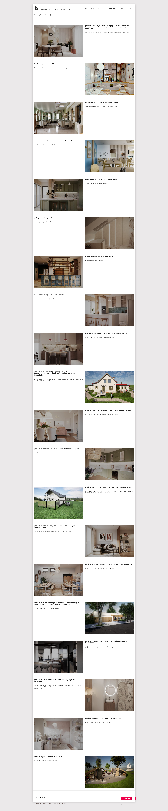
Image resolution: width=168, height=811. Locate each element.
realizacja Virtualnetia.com (125, 804)
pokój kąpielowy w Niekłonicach (48, 218)
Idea (92, 8)
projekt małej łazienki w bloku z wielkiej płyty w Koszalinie (54, 680)
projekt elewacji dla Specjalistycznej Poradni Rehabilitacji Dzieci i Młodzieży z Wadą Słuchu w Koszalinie (54, 373)
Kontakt (129, 8)
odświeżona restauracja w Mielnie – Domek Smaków (56, 141)
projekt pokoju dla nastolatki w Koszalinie (103, 718)
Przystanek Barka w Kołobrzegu (99, 256)
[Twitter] (129, 798)
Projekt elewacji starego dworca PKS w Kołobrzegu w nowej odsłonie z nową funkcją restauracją (57, 603)
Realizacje (111, 8)
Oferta (100, 8)
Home (86, 8)
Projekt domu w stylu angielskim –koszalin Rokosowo (108, 410)
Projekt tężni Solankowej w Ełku (48, 757)
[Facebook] (123, 798)
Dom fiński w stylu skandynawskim (49, 295)
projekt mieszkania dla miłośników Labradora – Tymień (57, 449)
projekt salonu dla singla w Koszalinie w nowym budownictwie (54, 526)
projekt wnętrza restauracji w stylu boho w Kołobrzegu (108, 564)
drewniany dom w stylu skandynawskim (102, 179)
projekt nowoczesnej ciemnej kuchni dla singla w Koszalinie (106, 642)
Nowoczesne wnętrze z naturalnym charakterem (106, 333)
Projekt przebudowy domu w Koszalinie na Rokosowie (108, 487)
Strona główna (39, 15)
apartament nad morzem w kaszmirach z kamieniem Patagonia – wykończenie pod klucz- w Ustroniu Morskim (107, 27)
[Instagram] (126, 798)
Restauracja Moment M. (44, 64)
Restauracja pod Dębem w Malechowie (101, 102)
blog (121, 8)
